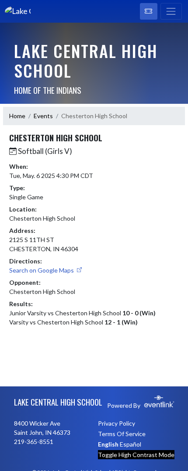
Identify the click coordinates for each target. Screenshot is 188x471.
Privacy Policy (116, 423)
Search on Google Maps (42, 270)
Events (43, 115)
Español (130, 444)
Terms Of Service (122, 433)
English (108, 444)
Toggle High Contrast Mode (136, 454)
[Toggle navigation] (171, 11)
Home (17, 115)
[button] (148, 11)
